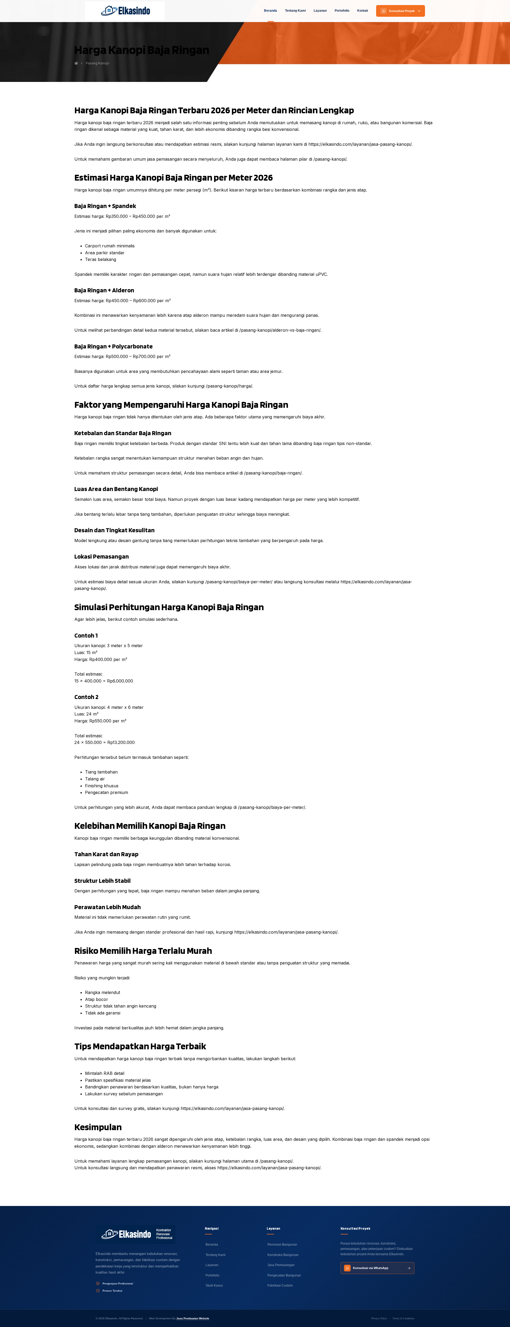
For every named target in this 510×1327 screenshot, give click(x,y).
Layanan (320, 11)
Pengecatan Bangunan (284, 1275)
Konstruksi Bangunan (283, 1255)
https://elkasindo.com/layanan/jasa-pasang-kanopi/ (359, 144)
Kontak (362, 11)
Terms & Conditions (403, 1318)
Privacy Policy (379, 1318)
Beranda (270, 11)
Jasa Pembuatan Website (192, 1318)
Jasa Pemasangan (281, 1265)
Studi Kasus (214, 1285)
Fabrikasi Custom (280, 1285)
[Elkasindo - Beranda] (125, 11)
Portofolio (342, 11)
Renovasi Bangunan (282, 1244)
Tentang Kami (295, 11)
